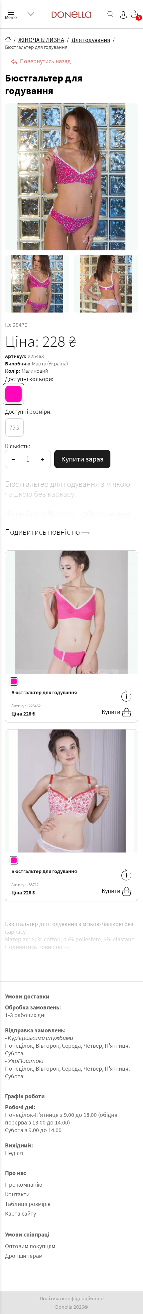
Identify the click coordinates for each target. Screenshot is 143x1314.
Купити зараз (82, 458)
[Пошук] (110, 14)
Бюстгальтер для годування (44, 692)
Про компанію (23, 1184)
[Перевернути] (126, 696)
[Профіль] (123, 15)
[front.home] (8, 40)
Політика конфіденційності (72, 1298)
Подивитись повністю (43, 532)
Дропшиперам (24, 1255)
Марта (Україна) (50, 363)
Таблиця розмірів (28, 1204)
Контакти (17, 1194)
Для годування (91, 40)
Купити (112, 712)
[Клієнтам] (31, 14)
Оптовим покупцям (30, 1246)
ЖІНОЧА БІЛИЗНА (41, 40)
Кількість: (17, 446)
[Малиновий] (13, 394)
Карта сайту (20, 1213)
